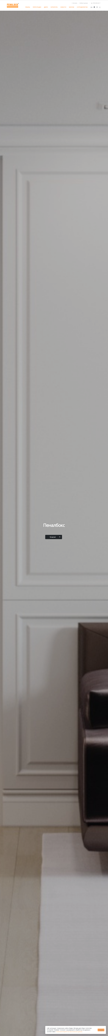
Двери (46, 7)
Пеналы (27, 7)
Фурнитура (54, 7)
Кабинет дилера (84, 3)
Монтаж (71, 7)
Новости (63, 7)
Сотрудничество (82, 7)
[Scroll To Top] (105, 1034)
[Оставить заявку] (97, 7)
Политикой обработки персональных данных (69, 1031)
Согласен (101, 1030)
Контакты (74, 3)
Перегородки (37, 7)
